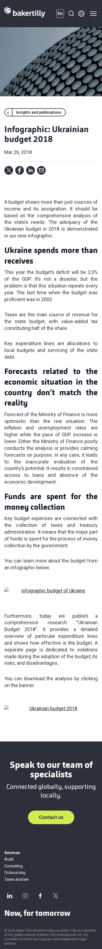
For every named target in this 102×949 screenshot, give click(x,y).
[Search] (71, 13)
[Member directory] (81, 13)
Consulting (13, 866)
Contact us (51, 817)
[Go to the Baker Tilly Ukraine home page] (24, 13)
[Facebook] (40, 895)
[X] (55, 895)
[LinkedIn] (9, 895)
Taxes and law (16, 879)
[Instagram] (25, 895)
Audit (9, 859)
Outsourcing (14, 872)
